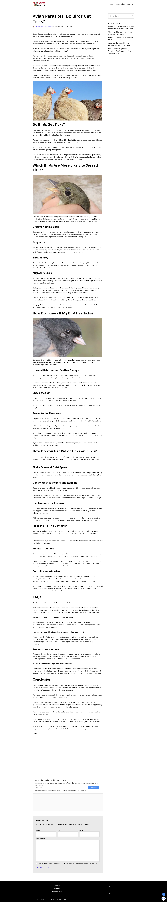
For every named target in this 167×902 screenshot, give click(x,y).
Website (82, 830)
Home (111, 4)
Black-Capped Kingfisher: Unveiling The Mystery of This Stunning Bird (119, 51)
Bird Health (49, 26)
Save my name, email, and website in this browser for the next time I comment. (67, 864)
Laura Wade (39, 26)
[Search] (133, 4)
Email (60, 830)
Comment (40, 839)
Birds (123, 4)
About (117, 4)
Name (39, 830)
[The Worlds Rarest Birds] (39, 4)
